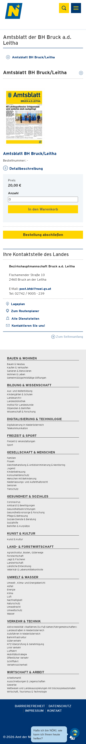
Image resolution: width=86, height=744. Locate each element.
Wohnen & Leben (16, 374)
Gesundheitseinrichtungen (21, 508)
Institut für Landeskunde (20, 404)
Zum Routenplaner (25, 311)
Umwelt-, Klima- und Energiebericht (26, 582)
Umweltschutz (14, 610)
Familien (11, 457)
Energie (11, 589)
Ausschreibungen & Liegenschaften (26, 681)
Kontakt (54, 711)
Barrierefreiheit (30, 706)
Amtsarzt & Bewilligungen (21, 505)
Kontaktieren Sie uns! (28, 326)
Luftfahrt (12, 650)
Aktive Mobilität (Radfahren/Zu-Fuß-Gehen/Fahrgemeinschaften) (42, 626)
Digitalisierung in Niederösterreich (25, 424)
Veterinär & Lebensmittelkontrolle (25, 569)
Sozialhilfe (12, 522)
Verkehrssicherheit (17, 664)
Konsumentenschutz (18, 475)
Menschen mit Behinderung (21, 478)
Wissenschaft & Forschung (21, 411)
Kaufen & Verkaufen (17, 367)
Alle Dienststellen (25, 318)
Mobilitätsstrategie (17, 654)
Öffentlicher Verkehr (18, 657)
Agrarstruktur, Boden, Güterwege (25, 552)
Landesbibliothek (16, 401)
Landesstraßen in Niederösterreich (25, 630)
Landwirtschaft (15, 562)
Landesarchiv (14, 397)
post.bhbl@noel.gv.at (35, 289)
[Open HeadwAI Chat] (75, 733)
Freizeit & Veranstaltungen (21, 441)
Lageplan (18, 304)
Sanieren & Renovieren (19, 370)
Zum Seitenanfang (69, 337)
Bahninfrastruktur (16, 637)
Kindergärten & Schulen (20, 394)
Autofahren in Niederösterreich (23, 633)
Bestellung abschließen (43, 234)
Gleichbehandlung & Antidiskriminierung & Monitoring (36, 464)
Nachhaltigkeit (14, 599)
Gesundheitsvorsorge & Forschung (26, 512)
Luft (9, 596)
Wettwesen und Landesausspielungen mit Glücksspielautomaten (41, 688)
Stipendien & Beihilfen (19, 408)
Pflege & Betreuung (17, 515)
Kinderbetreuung (16, 471)
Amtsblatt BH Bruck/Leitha (33, 57)
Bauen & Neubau (16, 364)
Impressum (34, 711)
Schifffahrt (12, 661)
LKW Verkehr (14, 647)
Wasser (11, 613)
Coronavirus (13, 501)
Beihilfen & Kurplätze (18, 526)
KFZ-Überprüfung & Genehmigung (25, 644)
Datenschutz (60, 706)
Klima (10, 593)
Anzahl (13, 193)
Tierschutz (12, 488)
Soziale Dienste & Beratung (21, 519)
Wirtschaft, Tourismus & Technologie (27, 691)
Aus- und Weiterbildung (19, 390)
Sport (10, 444)
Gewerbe (11, 684)
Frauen (10, 461)
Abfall (10, 586)
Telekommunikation (17, 428)
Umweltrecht (14, 606)
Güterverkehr (14, 640)
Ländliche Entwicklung (19, 566)
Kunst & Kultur (15, 539)
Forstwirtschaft (15, 555)
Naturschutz (13, 603)
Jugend (11, 468)
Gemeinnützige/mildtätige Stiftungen (26, 377)
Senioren (12, 485)
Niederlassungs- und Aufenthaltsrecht (27, 481)
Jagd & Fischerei (16, 559)
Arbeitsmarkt (14, 677)
